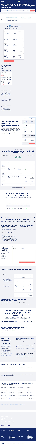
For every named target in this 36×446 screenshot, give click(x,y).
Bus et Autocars (11, 430)
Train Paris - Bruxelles (3, 392)
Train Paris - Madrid (20, 389)
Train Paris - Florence (29, 392)
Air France (19, 435)
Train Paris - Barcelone (30, 389)
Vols (9, 1)
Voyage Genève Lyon (30, 435)
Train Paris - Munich (12, 395)
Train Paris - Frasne (20, 367)
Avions (19, 430)
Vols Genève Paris (20, 431)
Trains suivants (32, 184)
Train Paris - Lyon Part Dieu (4, 390)
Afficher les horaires (3, 84)
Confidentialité (22, 443)
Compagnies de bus (12, 437)
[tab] (7, 28)
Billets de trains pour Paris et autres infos (6, 378)
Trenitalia (2, 436)
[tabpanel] (24, 257)
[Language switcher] (19, 1)
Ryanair (19, 437)
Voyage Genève (29, 431)
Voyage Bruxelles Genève (30, 436)
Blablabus (10, 431)
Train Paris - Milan (29, 387)
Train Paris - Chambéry (21, 392)
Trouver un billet (3, 75)
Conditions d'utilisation (16, 443)
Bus (7, 1)
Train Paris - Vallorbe (29, 367)
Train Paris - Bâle (3, 389)
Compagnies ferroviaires (4, 431)
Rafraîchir (17, 158)
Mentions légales (9, 443)
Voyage (28, 430)
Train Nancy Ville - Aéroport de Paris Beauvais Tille (24, 398)
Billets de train (3, 430)
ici (24, 187)
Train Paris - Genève (3, 367)
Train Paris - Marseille (21, 368)
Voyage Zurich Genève (30, 438)
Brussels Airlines (20, 436)
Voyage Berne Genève (30, 437)
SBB (1, 435)
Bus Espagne (11, 435)
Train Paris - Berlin (11, 392)
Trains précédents (4, 184)
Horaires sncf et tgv (3, 437)
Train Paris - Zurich (11, 368)
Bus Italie (10, 438)
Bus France (10, 436)
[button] (17, 10)
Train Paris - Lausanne (12, 367)
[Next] (22, 26)
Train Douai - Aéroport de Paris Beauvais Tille (15, 398)
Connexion (34, 1)
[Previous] (7, 203)
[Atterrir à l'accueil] (3, 1)
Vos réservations (24, 1)
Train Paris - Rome (11, 389)
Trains (5, 1)
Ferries (11, 1)
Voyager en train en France (9, 410)
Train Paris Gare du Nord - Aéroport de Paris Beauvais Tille (25, 395)
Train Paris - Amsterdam (12, 390)
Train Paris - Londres (3, 368)
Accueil (1, 410)
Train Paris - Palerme (3, 395)
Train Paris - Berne (29, 390)
